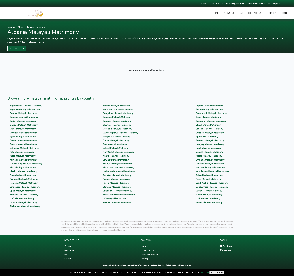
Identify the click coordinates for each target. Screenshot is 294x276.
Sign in (67, 258)
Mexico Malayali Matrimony (23, 171)
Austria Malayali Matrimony (209, 109)
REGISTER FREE (16, 48)
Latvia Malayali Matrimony (116, 159)
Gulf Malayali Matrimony (115, 144)
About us (145, 246)
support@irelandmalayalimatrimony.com (245, 3)
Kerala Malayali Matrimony (209, 155)
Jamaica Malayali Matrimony (209, 151)
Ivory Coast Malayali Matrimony (118, 151)
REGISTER (271, 13)
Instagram (227, 250)
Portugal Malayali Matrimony (24, 179)
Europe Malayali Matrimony (116, 136)
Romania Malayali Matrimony (24, 182)
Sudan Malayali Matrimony (209, 190)
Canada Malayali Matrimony (24, 124)
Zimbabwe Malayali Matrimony (25, 206)
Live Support (274, 3)
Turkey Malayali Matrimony (209, 194)
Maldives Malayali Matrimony (210, 163)
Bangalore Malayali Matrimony (118, 113)
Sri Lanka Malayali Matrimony (117, 190)
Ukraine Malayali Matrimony (23, 202)
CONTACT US (255, 13)
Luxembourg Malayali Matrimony (26, 163)
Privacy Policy (147, 250)
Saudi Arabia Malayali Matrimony (212, 182)
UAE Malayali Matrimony (22, 198)
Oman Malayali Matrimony (23, 175)
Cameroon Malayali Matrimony (211, 121)
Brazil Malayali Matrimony (208, 117)
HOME (216, 13)
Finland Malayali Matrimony (23, 140)
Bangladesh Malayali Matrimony (211, 113)
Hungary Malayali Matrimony (210, 144)
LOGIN (284, 13)
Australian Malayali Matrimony (118, 109)
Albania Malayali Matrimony (31, 26)
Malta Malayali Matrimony (23, 167)
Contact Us (69, 246)
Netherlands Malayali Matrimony (119, 171)
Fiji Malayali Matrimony (207, 136)
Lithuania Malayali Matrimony (210, 159)
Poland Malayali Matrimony (209, 175)
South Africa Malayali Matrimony (212, 186)
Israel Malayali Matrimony (208, 148)
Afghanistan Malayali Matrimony (26, 105)
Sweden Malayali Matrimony (24, 194)
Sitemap (145, 258)
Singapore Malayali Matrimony (25, 186)
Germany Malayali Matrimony (210, 140)
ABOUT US (229, 13)
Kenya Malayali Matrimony (116, 155)
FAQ (241, 13)
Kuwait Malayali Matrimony (23, 159)
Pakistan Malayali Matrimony (117, 175)
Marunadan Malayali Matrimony (118, 167)
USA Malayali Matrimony (208, 198)
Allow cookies (217, 272)
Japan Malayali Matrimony (22, 155)
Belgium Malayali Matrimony (24, 117)
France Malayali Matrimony (116, 140)
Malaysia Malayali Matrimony (117, 163)
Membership (70, 250)
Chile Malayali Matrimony (208, 124)
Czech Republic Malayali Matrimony (120, 132)
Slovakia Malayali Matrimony (117, 186)
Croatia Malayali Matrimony (209, 128)
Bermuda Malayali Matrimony (117, 117)
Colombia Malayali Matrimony (117, 128)
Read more (204, 272)
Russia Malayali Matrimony (116, 182)
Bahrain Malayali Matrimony (23, 113)
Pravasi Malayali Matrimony (116, 179)
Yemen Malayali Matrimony (209, 202)
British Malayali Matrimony (23, 121)
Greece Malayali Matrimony (23, 144)
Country (11, 26)
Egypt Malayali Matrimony (23, 136)
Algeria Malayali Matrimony (209, 105)
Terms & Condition (149, 254)
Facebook (227, 246)
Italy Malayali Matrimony (22, 151)
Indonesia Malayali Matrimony (24, 148)
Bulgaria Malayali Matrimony (117, 121)
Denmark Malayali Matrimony (210, 132)
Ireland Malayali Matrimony (116, 148)
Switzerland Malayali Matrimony (119, 194)
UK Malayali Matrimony (114, 198)
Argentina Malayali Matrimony (25, 109)
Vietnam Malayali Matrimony (117, 202)
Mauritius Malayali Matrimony (210, 167)
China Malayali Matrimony (23, 128)
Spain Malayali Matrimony (22, 190)
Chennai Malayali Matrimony (117, 124)
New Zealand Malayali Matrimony (212, 171)
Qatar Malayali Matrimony (208, 179)
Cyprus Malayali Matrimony (23, 132)
